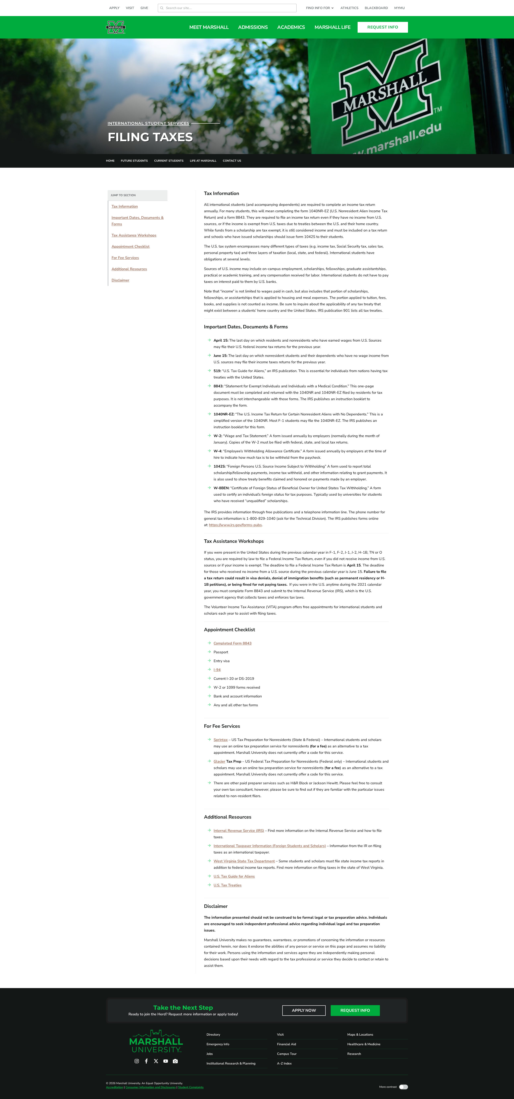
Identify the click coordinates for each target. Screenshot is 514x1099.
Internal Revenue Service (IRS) (239, 830)
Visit (280, 1034)
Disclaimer (120, 280)
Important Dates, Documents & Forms (138, 220)
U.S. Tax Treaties (228, 885)
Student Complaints (191, 1087)
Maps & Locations (360, 1034)
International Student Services (149, 123)
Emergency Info (218, 1044)
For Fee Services (125, 257)
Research (354, 1054)
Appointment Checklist (131, 246)
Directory (213, 1034)
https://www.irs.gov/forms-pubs (235, 525)
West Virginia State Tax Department (244, 861)
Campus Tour (287, 1054)
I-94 (217, 669)
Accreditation (114, 1087)
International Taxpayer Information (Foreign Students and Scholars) (270, 845)
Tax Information (125, 206)
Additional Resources (129, 269)
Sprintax (221, 739)
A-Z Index (284, 1063)
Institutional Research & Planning (231, 1063)
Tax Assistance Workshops (134, 235)
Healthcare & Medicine (363, 1044)
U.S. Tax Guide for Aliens (234, 876)
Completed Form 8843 (233, 643)
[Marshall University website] (115, 27)
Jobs (210, 1054)
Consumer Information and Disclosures (150, 1087)
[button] (320, 8)
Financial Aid (286, 1044)
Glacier (219, 761)
